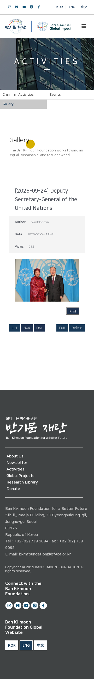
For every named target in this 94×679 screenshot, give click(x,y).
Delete (77, 328)
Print (72, 311)
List (14, 328)
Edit (62, 328)
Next (27, 327)
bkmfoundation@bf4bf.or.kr (45, 554)
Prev (39, 327)
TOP (75, 669)
